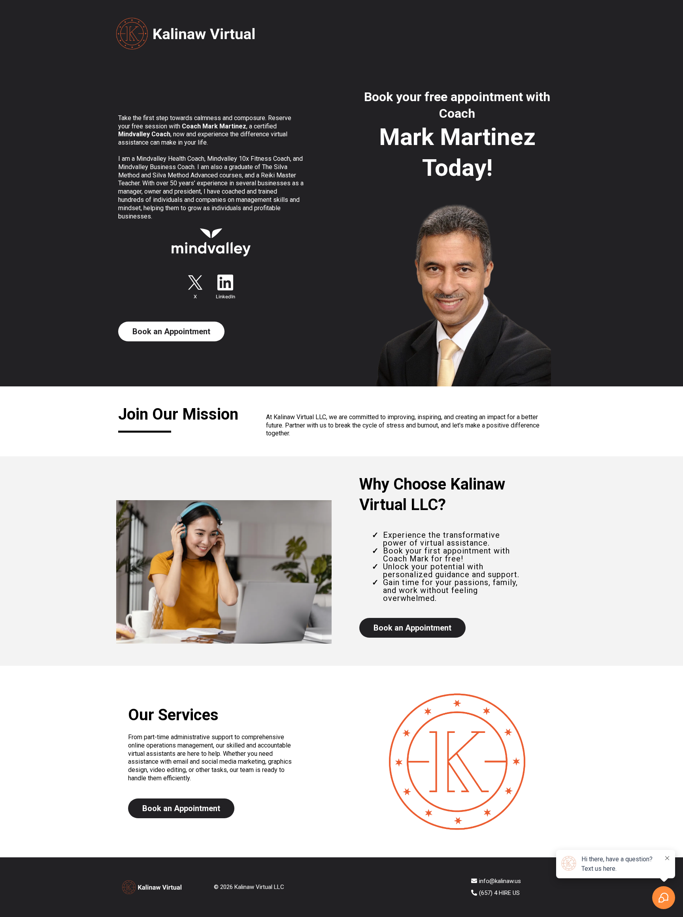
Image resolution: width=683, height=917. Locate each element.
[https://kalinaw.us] (314, 33)
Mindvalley (151, 158)
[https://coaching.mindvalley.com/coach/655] (211, 242)
